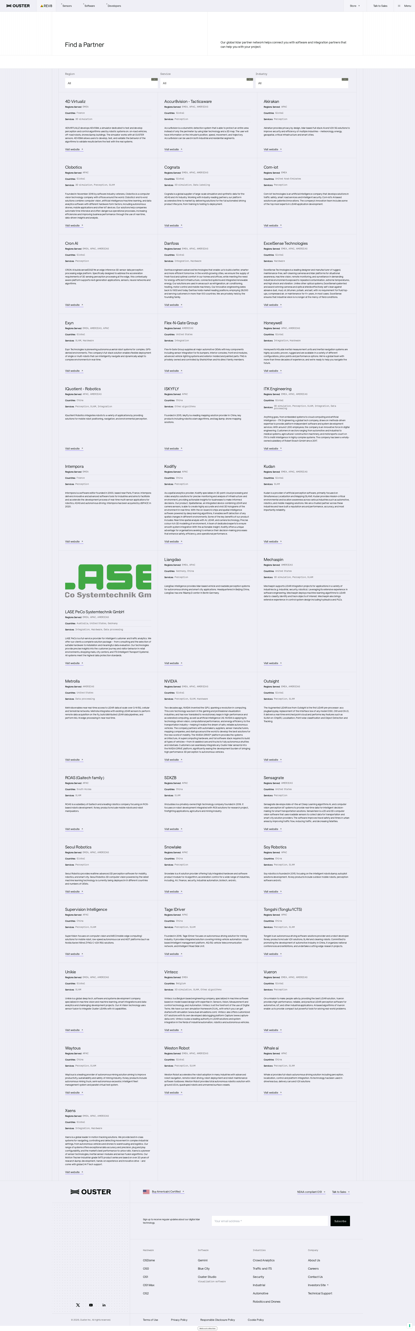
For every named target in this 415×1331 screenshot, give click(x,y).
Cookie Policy (256, 1319)
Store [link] (353, 5)
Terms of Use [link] (150, 1319)
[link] (18, 5)
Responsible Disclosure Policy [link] (217, 1319)
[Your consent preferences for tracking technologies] (409, 1325)
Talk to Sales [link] (380, 5)
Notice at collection (208, 1328)
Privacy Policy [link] (179, 1319)
